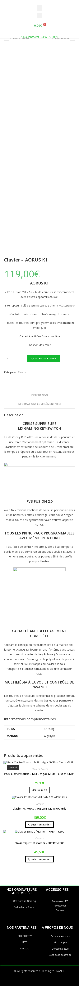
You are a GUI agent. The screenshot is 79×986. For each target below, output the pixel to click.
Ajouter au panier (43, 358)
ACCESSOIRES (57, 890)
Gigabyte (49, 736)
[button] (39, 8)
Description (39, 395)
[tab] (39, 395)
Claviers (22, 372)
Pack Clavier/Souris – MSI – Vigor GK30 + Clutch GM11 (39, 774)
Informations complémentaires (39, 404)
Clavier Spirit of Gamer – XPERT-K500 (39, 843)
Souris (44, 769)
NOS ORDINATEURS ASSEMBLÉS (22, 891)
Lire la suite (39, 790)
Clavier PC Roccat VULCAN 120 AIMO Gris (39, 808)
